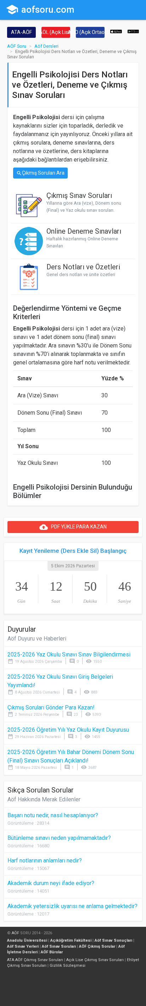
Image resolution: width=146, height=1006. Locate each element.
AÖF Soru (16, 46)
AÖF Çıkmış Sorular (97, 946)
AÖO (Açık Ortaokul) (90, 32)
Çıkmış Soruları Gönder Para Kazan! (51, 707)
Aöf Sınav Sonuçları (113, 940)
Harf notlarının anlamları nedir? (44, 860)
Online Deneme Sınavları (83, 231)
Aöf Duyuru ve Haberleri (36, 638)
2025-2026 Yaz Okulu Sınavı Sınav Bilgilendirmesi (68, 654)
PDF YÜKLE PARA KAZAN (73, 527)
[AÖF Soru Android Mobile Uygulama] (133, 31)
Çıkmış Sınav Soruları (79, 195)
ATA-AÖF (21, 32)
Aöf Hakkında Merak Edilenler (43, 799)
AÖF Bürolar (52, 952)
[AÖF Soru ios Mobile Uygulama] (116, 31)
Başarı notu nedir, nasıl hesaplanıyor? (52, 815)
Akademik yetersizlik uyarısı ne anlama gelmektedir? (72, 906)
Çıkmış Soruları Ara (40, 173)
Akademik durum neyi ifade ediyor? (50, 883)
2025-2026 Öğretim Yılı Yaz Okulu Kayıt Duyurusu (68, 729)
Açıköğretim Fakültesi (70, 940)
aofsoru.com (40, 9)
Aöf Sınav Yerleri (23, 946)
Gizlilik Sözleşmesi (67, 965)
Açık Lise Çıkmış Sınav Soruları (95, 960)
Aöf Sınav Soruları (59, 946)
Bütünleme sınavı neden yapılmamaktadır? (59, 838)
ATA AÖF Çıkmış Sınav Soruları (35, 960)
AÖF (15, 933)
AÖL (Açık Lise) (55, 32)
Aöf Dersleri (46, 46)
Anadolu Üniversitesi (27, 940)
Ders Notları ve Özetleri (83, 267)
